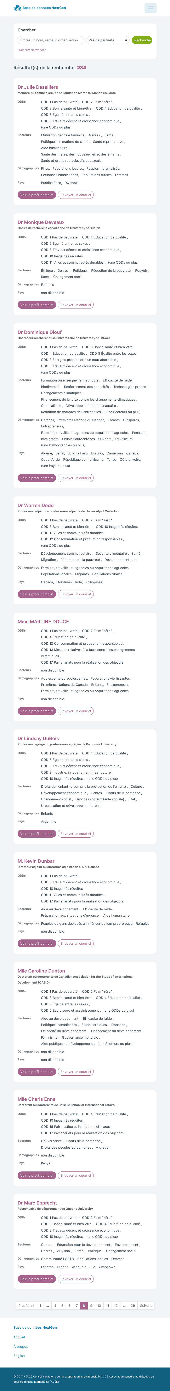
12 (116, 1305)
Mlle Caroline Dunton (41, 971)
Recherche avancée (32, 50)
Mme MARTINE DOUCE (43, 621)
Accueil (19, 1337)
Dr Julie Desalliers (38, 87)
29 (133, 1305)
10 (99, 1305)
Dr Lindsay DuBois (38, 738)
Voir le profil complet (36, 195)
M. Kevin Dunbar (36, 861)
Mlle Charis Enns (36, 1099)
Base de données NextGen (44, 8)
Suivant (146, 1305)
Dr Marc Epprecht (37, 1203)
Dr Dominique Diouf (40, 332)
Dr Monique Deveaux (41, 222)
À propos (20, 1346)
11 (107, 1305)
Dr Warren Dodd (36, 505)
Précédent (26, 1305)
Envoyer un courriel (76, 195)
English (19, 1356)
